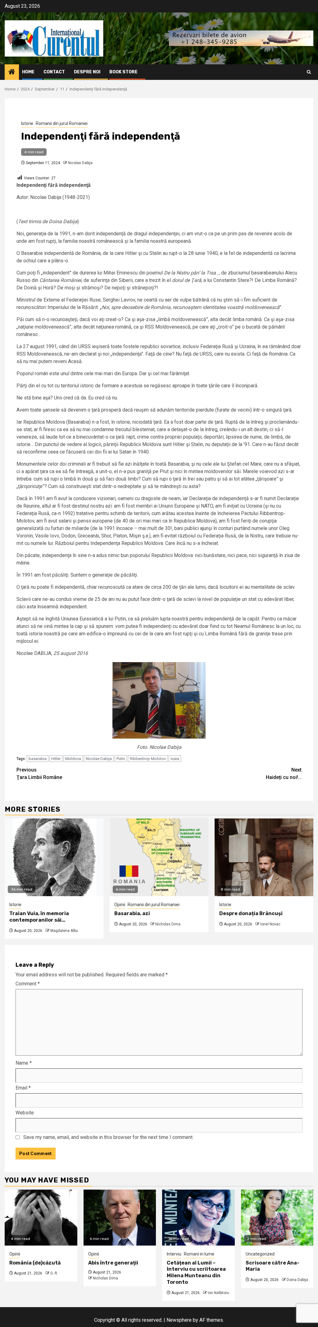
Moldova (73, 758)
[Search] (309, 72)
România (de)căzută (35, 1263)
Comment (28, 984)
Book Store (123, 72)
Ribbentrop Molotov (148, 758)
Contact (54, 72)
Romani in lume (199, 1253)
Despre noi (87, 72)
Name (24, 1063)
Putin (120, 758)
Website (25, 1113)
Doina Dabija (297, 1280)
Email (23, 1088)
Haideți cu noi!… (284, 773)
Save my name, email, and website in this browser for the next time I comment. (108, 1137)
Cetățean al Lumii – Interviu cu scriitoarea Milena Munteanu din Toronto (196, 1272)
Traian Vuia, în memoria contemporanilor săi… (39, 916)
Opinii (119, 904)
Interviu (174, 1253)
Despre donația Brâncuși (251, 913)
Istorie (27, 123)
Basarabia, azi (132, 913)
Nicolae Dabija (80, 163)
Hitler (56, 758)
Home (28, 72)
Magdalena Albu (64, 930)
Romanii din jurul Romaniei (62, 123)
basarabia (38, 758)
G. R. (54, 1273)
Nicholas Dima (167, 924)
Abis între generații (113, 1263)
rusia (174, 758)
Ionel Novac (270, 924)
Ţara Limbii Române (39, 773)
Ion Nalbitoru (218, 1293)
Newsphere (179, 1320)
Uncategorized (260, 1253)
